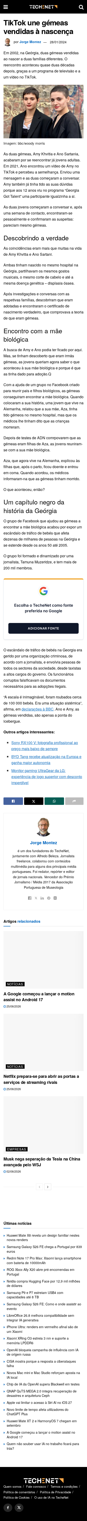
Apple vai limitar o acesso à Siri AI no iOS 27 (39, 1402)
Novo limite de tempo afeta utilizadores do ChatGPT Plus (37, 1411)
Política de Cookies (16, 1497)
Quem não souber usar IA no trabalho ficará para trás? (43, 1446)
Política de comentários (19, 1492)
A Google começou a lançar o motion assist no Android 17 (38, 997)
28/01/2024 (58, 42)
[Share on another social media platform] (74, 801)
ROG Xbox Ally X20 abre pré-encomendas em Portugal (40, 1271)
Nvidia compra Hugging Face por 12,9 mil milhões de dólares (43, 1283)
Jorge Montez (30, 42)
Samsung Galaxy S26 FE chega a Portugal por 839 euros (44, 1249)
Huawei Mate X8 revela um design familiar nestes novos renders (43, 1237)
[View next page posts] (47, 1187)
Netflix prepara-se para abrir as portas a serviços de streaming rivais (41, 1079)
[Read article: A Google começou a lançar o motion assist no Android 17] (43, 960)
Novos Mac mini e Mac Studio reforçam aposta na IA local (43, 1375)
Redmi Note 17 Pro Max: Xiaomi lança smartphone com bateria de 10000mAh (44, 1260)
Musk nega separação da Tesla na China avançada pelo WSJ (41, 1162)
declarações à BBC (38, 709)
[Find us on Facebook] (7, 1508)
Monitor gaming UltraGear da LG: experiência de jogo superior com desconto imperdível (46, 776)
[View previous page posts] (39, 1187)
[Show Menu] (5, 7)
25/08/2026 (13, 1006)
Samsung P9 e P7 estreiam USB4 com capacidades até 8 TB (35, 1295)
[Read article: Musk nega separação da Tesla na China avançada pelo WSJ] (43, 1125)
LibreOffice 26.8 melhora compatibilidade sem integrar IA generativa (40, 1317)
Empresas (16, 1149)
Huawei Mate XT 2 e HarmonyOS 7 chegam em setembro (42, 1423)
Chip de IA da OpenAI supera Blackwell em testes (43, 1384)
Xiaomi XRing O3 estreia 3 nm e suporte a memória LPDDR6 (38, 1340)
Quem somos (12, 1486)
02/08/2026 (13, 1171)
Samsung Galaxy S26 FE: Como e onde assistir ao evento (44, 1306)
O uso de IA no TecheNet (51, 1497)
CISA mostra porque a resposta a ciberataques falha (41, 1363)
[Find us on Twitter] (19, 1508)
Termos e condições (64, 1486)
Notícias (15, 984)
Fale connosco (36, 1486)
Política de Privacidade (55, 1492)
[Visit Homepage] (43, 7)
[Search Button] (81, 7)
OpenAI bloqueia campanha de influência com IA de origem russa (42, 1352)
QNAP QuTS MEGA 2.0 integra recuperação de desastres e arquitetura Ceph (42, 1393)
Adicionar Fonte (43, 628)
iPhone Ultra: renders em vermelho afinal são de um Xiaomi (42, 1329)
